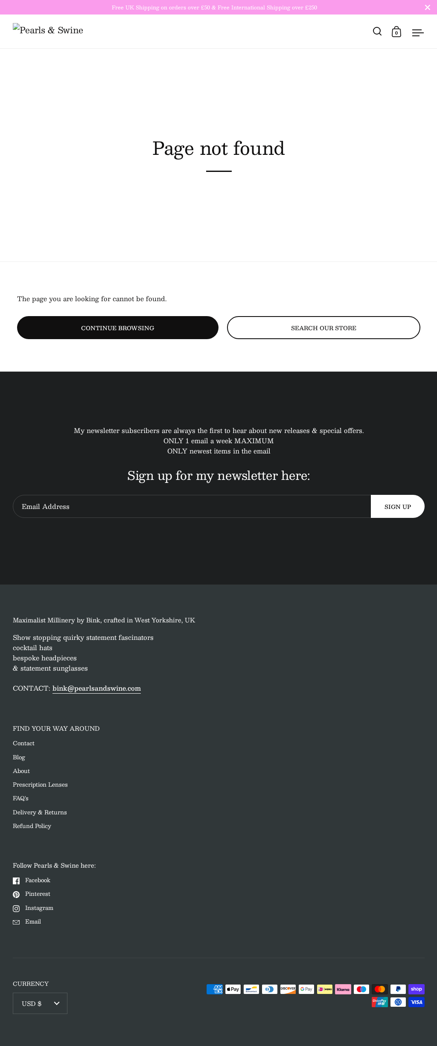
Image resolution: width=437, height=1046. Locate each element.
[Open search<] (377, 31)
